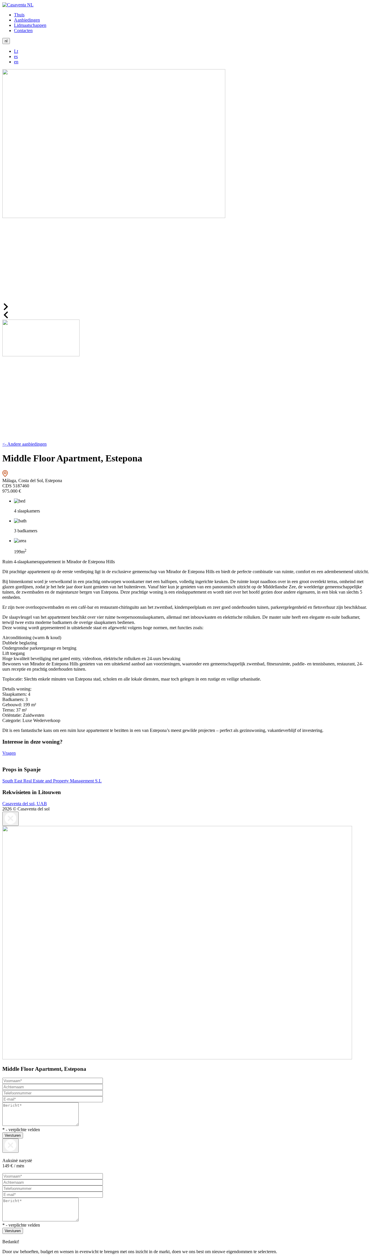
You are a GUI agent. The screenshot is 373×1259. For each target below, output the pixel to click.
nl (6, 41)
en (16, 61)
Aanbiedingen (27, 20)
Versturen (13, 1135)
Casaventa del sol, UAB (24, 803)
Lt (16, 51)
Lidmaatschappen (30, 25)
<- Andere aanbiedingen (24, 444)
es (16, 56)
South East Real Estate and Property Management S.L (52, 780)
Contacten (23, 30)
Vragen (9, 753)
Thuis (19, 14)
